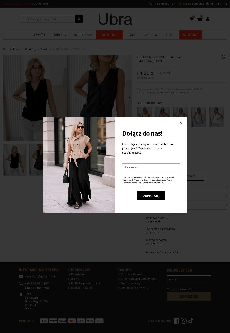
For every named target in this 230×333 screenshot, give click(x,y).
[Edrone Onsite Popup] (115, 166)
